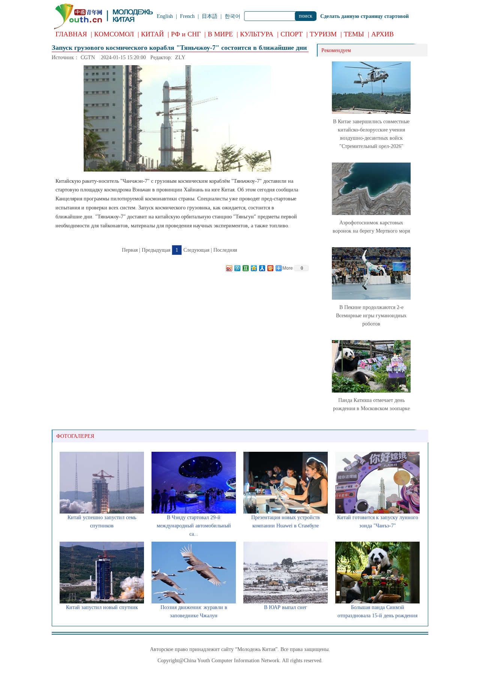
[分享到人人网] (262, 268)
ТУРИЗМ (323, 34)
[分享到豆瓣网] (245, 268)
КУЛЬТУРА (256, 34)
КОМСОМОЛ (114, 34)
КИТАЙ (152, 34)
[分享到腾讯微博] (237, 268)
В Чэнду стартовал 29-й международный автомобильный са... (194, 526)
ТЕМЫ (354, 34)
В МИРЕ (220, 34)
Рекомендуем (336, 50)
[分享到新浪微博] (229, 268)
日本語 (210, 16)
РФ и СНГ (186, 34)
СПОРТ (291, 34)
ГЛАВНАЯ (71, 34)
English (165, 16)
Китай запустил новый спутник (102, 607)
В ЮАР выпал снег (285, 607)
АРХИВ (382, 34)
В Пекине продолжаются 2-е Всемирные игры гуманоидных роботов (371, 316)
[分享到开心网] (270, 268)
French (187, 16)
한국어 (232, 16)
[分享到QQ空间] (253, 268)
